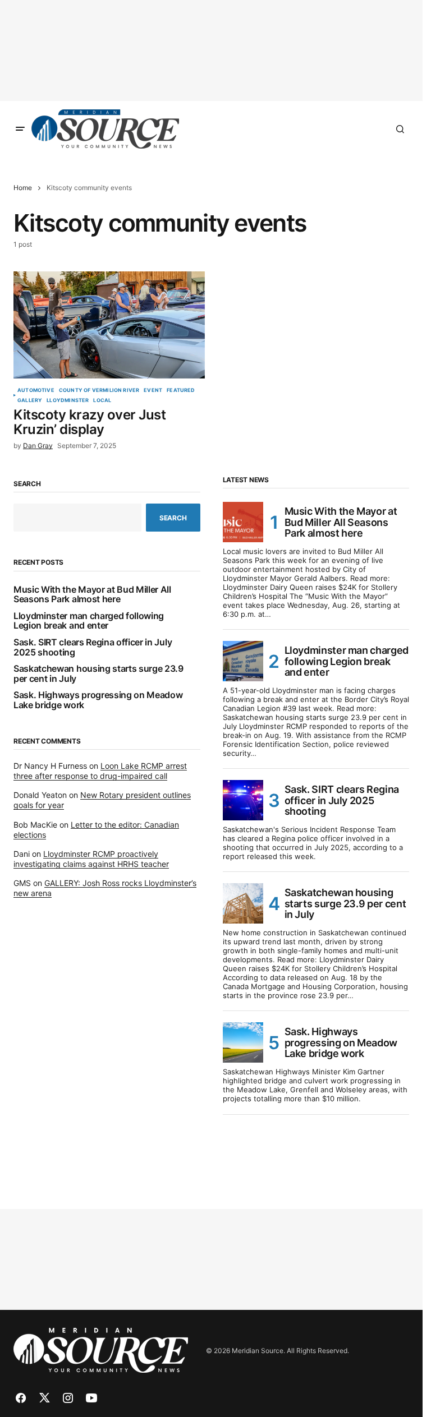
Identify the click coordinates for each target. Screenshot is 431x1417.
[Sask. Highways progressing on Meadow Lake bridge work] (243, 1042)
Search (27, 484)
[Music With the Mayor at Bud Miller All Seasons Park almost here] (243, 522)
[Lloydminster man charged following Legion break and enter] (243, 661)
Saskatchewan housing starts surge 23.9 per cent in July (98, 674)
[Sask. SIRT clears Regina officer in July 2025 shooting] (243, 800)
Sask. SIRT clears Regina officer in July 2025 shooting (92, 647)
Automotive (35, 390)
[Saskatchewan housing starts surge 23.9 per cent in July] (243, 903)
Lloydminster (68, 400)
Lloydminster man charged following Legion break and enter (88, 621)
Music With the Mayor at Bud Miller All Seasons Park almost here (92, 594)
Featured (181, 390)
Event (153, 390)
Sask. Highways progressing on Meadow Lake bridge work (97, 700)
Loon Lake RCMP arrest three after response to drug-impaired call (100, 771)
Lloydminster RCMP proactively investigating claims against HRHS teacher (91, 859)
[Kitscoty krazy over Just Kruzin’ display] (109, 325)
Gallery (29, 400)
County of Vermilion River (99, 390)
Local (102, 400)
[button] (20, 129)
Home (22, 187)
